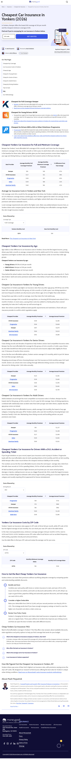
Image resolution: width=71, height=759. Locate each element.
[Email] (68, 706)
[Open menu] (2, 2)
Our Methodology (8, 95)
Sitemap (21, 746)
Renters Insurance (46, 724)
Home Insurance (34, 724)
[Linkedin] (59, 706)
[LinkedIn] (14, 743)
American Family (10, 185)
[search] (66, 1)
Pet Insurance (35, 727)
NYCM (55, 115)
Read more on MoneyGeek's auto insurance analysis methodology (39, 672)
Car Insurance (23, 724)
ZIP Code (5, 549)
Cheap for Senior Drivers (10, 77)
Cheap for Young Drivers (10, 74)
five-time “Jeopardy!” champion (25, 703)
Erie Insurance (13, 335)
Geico (10, 182)
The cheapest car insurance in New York (23, 238)
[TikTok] (11, 743)
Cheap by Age (7, 70)
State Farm (13, 514)
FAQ (4, 91)
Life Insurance (57, 724)
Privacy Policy (23, 739)
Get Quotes (32, 36)
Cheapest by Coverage (9, 63)
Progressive (17, 130)
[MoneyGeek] (34, 2)
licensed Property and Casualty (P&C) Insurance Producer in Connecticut (40, 684)
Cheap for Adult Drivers (10, 81)
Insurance (9, 7)
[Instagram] (64, 706)
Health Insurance (24, 727)
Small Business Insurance (48, 727)
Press (21, 736)
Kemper (16, 104)
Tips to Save (6, 88)
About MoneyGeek (25, 733)
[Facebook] (4, 743)
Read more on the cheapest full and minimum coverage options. (32, 108)
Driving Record (7, 486)
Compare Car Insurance (19, 7)
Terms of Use (23, 743)
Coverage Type (7, 219)
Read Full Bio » (14, 706)
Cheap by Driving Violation (10, 84)
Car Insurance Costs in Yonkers (12, 67)
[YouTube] (17, 743)
